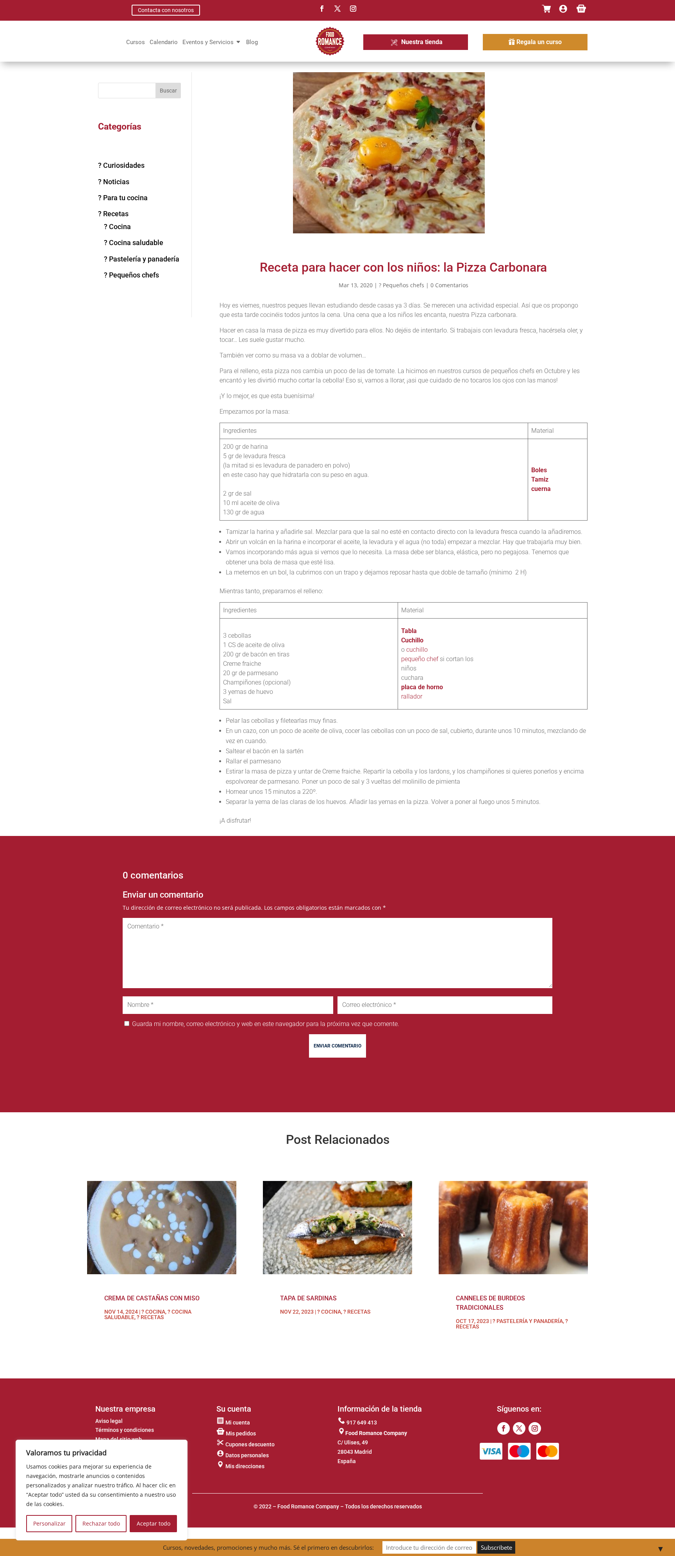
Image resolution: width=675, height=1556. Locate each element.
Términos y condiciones (124, 1430)
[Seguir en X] (337, 8)
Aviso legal (109, 1421)
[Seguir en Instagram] (353, 8)
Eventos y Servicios (208, 42)
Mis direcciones (244, 1466)
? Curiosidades (121, 165)
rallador (411, 696)
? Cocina (117, 226)
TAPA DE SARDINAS (308, 1298)
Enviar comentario (337, 1046)
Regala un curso (539, 42)
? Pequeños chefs (131, 275)
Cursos (135, 42)
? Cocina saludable (133, 242)
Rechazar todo (101, 1523)
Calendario (164, 42)
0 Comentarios (449, 285)
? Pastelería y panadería (141, 259)
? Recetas (113, 214)
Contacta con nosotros (166, 10)
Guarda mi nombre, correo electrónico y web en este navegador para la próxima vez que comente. (265, 1024)
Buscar (168, 90)
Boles (539, 470)
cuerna (541, 489)
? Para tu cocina (123, 198)
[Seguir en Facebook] (322, 8)
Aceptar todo (153, 1523)
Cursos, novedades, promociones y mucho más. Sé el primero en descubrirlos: (268, 1547)
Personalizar (49, 1523)
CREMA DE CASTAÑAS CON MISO (152, 1298)
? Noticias (113, 182)
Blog (252, 42)
